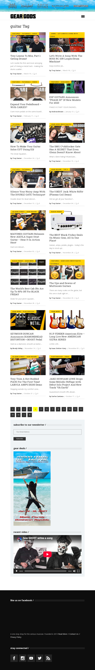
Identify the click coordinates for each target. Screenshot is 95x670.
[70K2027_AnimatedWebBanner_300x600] (32, 525)
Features (16, 33)
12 (81, 409)
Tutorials (26, 33)
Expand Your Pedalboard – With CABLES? (25, 106)
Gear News (65, 82)
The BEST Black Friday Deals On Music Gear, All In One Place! (66, 237)
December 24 (29, 158)
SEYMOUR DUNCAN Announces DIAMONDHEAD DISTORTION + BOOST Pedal (26, 336)
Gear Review (56, 169)
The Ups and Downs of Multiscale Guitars (62, 284)
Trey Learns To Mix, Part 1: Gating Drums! (25, 57)
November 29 (68, 252)
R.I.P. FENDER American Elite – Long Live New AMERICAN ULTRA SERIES (67, 336)
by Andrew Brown (56, 111)
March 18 (66, 70)
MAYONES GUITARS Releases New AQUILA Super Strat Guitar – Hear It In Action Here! (27, 238)
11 (75, 409)
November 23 (68, 298)
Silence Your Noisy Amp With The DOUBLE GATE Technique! (27, 193)
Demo (53, 33)
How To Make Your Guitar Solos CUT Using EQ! (25, 148)
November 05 (74, 348)
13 (12, 415)
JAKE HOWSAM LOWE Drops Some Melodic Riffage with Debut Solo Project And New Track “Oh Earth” (66, 383)
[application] (47, 554)
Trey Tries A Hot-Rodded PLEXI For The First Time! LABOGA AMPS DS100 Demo (26, 381)
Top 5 (65, 169)
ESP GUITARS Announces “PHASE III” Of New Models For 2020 (65, 100)
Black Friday (56, 212)
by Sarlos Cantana (56, 396)
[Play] (16, 571)
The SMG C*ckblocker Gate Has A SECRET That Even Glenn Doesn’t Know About (65, 149)
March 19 (27, 74)
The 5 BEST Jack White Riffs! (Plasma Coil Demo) (66, 193)
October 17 (70, 396)
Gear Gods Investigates (61, 124)
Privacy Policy (15, 637)
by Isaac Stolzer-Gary (57, 348)
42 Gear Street (18, 212)
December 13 (29, 203)
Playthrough (28, 311)
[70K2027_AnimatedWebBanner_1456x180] (47, 11)
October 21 (28, 393)
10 (69, 409)
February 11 (28, 116)
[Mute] (74, 571)
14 (18, 415)
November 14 (30, 348)
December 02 (29, 251)
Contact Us (73, 634)
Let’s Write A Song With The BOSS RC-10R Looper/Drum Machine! (65, 58)
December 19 (68, 161)
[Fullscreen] (78, 571)
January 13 (69, 111)
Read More (62, 634)
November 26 (29, 303)
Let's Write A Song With (68, 33)
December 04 (68, 203)
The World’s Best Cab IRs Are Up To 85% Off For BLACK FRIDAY (27, 291)
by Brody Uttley (16, 348)
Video (34, 33)
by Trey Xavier (16, 74)
